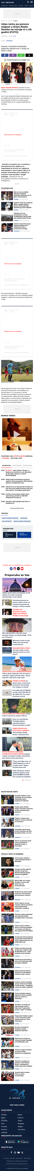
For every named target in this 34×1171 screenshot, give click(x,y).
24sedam (5, 458)
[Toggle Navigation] (31, 2)
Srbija (20, 1121)
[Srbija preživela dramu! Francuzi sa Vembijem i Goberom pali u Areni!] (7, 974)
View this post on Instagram (12, 134)
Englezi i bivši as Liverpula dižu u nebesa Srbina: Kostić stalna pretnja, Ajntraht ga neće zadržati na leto (23, 205)
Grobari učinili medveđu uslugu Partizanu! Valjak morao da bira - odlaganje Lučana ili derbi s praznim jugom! (24, 984)
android (22, 456)
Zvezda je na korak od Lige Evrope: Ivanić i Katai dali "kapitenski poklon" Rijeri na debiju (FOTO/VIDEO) (23, 1007)
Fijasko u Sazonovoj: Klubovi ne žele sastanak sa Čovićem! (23, 820)
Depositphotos (23, 1164)
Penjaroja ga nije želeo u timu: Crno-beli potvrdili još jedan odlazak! (23, 961)
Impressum (19, 1158)
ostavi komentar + (23, 534)
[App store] (10, 1142)
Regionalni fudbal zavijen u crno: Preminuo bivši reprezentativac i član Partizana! (24, 1018)
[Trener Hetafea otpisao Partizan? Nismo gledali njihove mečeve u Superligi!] (7, 997)
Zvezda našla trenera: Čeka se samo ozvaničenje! (22, 1074)
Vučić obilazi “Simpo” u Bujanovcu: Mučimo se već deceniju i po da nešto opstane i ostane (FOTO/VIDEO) (19, 473)
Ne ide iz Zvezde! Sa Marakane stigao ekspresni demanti (22, 1029)
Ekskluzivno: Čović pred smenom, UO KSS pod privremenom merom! (23, 893)
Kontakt (12, 1158)
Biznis (20, 1115)
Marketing (27, 1158)
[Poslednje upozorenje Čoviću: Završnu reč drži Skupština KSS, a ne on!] (7, 833)
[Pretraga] (28, 2)
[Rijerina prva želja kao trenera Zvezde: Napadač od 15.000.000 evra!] (7, 1042)
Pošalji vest (10, 1161)
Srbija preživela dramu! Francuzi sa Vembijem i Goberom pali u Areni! (23, 972)
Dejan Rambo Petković (10, 88)
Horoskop (21, 1129)
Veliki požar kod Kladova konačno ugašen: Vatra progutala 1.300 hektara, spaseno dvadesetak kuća (19, 481)
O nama (6, 1158)
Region (20, 1127)
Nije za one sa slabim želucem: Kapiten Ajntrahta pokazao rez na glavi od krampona (22, 194)
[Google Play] (23, 1142)
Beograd (21, 1124)
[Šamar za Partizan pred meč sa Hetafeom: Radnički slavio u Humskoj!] (7, 844)
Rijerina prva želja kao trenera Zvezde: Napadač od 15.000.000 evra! (23, 1040)
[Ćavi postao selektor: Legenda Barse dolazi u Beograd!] (7, 862)
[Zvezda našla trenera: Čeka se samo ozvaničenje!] (7, 1076)
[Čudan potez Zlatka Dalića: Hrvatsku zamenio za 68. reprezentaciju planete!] (7, 811)
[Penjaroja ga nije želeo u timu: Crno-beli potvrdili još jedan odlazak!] (7, 963)
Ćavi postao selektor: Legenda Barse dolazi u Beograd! (23, 859)
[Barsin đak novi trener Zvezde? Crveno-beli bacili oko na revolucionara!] (7, 884)
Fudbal (15, 21)
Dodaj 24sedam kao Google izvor (18, 60)
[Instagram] (14, 568)
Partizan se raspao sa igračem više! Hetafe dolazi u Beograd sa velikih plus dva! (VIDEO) (23, 1063)
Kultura (20, 1118)
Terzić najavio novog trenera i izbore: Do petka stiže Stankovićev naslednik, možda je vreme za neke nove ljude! (23, 905)
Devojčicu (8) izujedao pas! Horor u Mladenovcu (18, 502)
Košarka (16, 231)
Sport (26, 6)
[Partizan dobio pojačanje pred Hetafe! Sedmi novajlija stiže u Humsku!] (7, 918)
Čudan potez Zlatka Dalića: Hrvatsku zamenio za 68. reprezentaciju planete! (24, 809)
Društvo (4, 1129)
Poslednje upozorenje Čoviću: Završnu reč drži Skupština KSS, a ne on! (23, 831)
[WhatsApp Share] (21, 55)
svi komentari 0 (9, 535)
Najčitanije (17, 466)
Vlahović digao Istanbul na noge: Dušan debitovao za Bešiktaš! (23, 1051)
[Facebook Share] (5, 55)
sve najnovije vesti (17, 508)
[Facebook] (11, 568)
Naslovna (4, 20)
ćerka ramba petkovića (22, 521)
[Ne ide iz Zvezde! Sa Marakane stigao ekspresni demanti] (7, 1031)
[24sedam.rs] (7, 2)
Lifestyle (4, 1132)
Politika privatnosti (21, 1161)
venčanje (23, 518)
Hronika (4, 1127)
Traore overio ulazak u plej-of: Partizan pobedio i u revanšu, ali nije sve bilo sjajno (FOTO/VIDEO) (24, 928)
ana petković (7, 521)
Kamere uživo (13, 6)
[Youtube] (22, 568)
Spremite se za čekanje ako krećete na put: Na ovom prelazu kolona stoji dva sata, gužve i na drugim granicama (19, 488)
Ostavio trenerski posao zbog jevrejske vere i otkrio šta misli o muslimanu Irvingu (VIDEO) (22, 226)
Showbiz (4, 1121)
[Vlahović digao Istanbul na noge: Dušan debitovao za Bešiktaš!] (7, 1053)
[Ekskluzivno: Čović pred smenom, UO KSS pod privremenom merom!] (7, 895)
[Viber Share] (13, 55)
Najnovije (4, 6)
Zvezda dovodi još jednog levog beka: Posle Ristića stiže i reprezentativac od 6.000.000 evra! (24, 939)
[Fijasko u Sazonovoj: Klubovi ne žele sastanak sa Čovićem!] (7, 822)
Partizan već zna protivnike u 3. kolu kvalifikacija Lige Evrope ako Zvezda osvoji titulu (22, 216)
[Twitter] (18, 568)
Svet (2, 1124)
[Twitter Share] (29, 55)
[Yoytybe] (18, 1152)
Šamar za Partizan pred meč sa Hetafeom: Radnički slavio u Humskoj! (23, 843)
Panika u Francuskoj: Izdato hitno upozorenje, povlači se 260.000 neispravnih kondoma (17, 495)
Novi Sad (21, 1132)
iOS (15, 456)
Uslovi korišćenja (11, 1164)
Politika (20, 6)
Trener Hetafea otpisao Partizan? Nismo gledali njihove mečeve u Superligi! (23, 996)
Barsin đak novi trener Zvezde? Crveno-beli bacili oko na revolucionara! (22, 883)
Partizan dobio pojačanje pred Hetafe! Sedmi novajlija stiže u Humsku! (24, 916)
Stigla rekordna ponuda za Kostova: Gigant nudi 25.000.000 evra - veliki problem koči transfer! (23, 950)
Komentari (27, 466)
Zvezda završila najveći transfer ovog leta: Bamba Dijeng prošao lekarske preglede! (23, 871)
